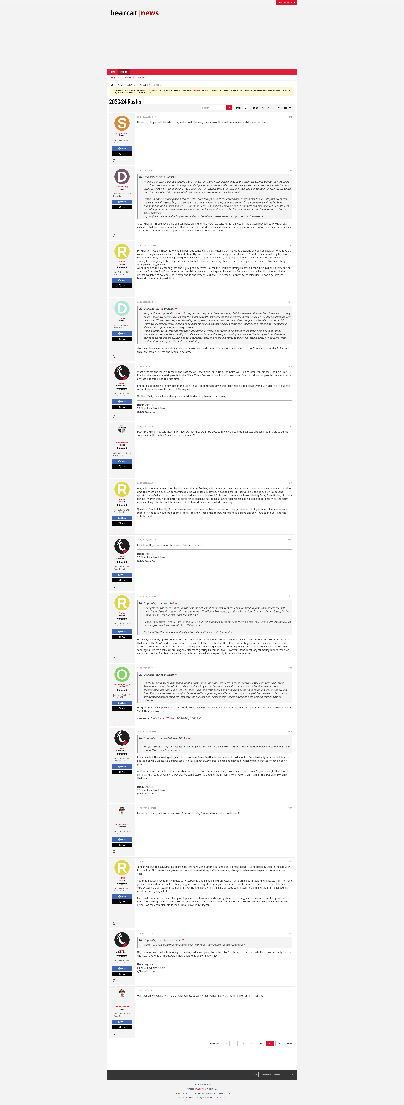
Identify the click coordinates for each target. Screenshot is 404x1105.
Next (289, 1043)
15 (252, 1043)
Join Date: (118, 140)
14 (242, 1043)
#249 (290, 596)
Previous (214, 1043)
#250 (290, 668)
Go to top (288, 1074)
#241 (290, 117)
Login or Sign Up (285, 2)
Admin (277, 1074)
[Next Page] (268, 107)
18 (279, 1043)
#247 (290, 483)
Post (123, 153)
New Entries (142, 77)
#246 (290, 426)
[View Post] (175, 177)
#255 (290, 990)
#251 (290, 731)
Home (112, 72)
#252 (290, 808)
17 (270, 1043)
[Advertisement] (202, 45)
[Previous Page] (263, 107)
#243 (290, 245)
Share (123, 148)
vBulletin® (201, 1089)
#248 (290, 540)
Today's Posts (116, 77)
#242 (290, 170)
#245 (290, 366)
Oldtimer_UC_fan (164, 718)
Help (255, 1074)
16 (261, 1043)
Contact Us (265, 1074)
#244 (290, 302)
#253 (290, 861)
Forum (123, 72)
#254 (290, 933)
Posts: (116, 143)
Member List (130, 77)
